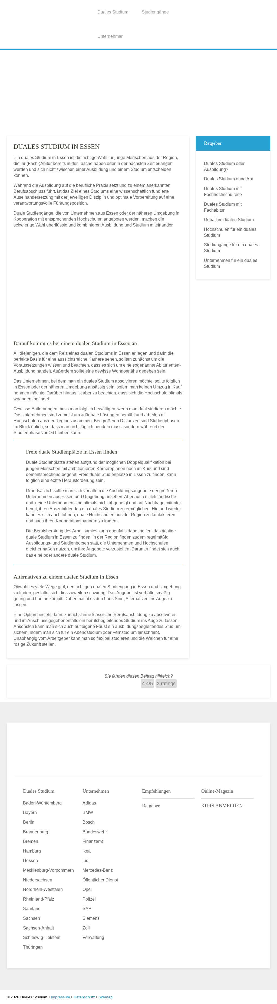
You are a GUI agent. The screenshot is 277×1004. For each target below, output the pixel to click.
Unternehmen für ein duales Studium (230, 263)
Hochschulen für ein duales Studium (230, 232)
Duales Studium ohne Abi (228, 179)
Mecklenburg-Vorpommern (48, 870)
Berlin (28, 822)
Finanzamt (93, 841)
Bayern (30, 812)
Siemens (91, 918)
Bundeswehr (95, 832)
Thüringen (33, 947)
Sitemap (105, 997)
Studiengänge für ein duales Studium (231, 247)
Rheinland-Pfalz (38, 899)
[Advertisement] (138, 91)
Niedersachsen (37, 880)
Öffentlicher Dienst (100, 880)
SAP (87, 908)
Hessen (30, 860)
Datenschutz (84, 997)
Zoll (86, 928)
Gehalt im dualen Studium (229, 219)
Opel (87, 889)
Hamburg (32, 851)
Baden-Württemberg (42, 803)
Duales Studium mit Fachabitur (223, 207)
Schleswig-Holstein (41, 937)
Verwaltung (93, 937)
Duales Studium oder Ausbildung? (224, 166)
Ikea (87, 851)
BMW (88, 812)
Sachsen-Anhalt (38, 928)
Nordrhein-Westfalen (43, 889)
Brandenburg (35, 832)
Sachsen (31, 918)
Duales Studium (112, 12)
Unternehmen (110, 36)
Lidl (86, 860)
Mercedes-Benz (98, 870)
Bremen (30, 841)
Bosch (89, 822)
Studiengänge (155, 12)
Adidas (89, 803)
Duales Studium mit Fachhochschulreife (223, 191)
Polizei (89, 899)
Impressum (60, 997)
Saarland (32, 908)
